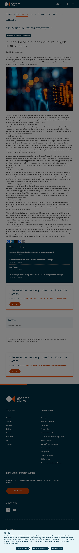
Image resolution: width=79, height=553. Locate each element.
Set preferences (57, 548)
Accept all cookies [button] (23, 548)
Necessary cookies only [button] (40, 548)
